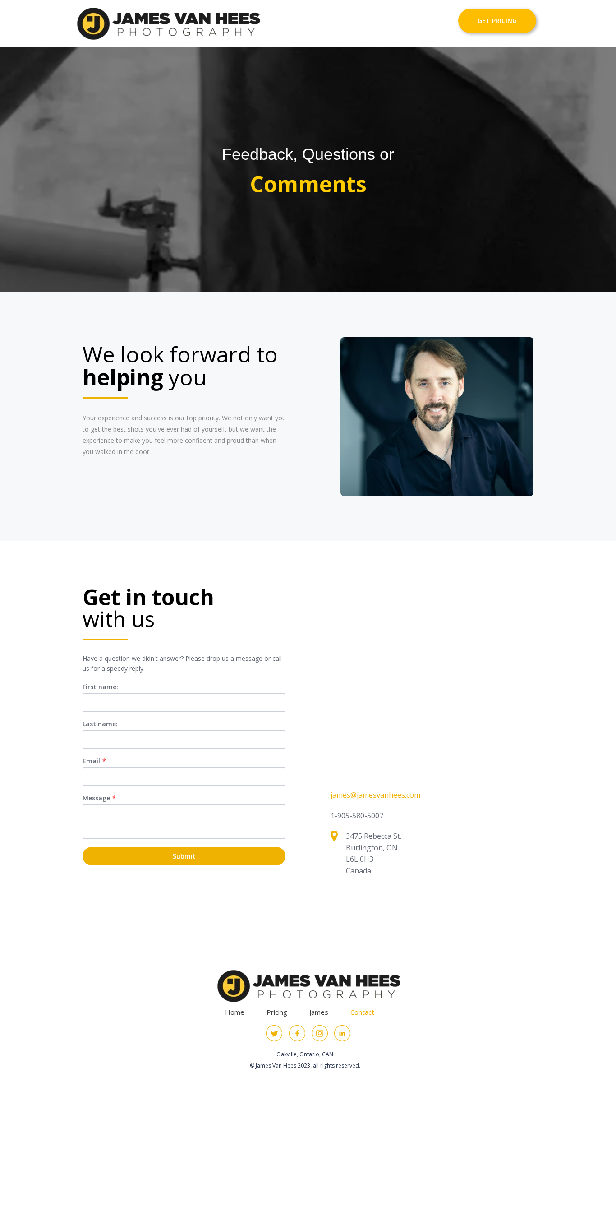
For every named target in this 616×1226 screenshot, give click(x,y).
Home (234, 1012)
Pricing (277, 1012)
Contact (362, 1012)
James (318, 1012)
